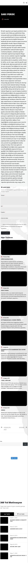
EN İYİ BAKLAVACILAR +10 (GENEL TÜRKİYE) (11, 320)
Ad (2, 206)
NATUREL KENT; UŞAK (15, 546)
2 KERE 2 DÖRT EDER (5, 380)
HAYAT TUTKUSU (5, 290)
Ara (1, 441)
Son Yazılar (21, 514)
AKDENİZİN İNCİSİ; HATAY (16, 528)
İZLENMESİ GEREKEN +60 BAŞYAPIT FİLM (18, 520)
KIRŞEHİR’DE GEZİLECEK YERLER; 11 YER (18, 556)
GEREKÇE (3, 410)
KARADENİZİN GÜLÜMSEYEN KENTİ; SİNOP (18, 538)
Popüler (8, 514)
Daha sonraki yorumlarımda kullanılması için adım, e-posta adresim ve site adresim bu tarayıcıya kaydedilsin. (14, 226)
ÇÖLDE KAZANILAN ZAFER (7, 259)
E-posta (3, 212)
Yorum (3, 195)
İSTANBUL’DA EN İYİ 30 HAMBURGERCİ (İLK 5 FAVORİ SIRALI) (13, 350)
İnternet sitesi (4, 218)
